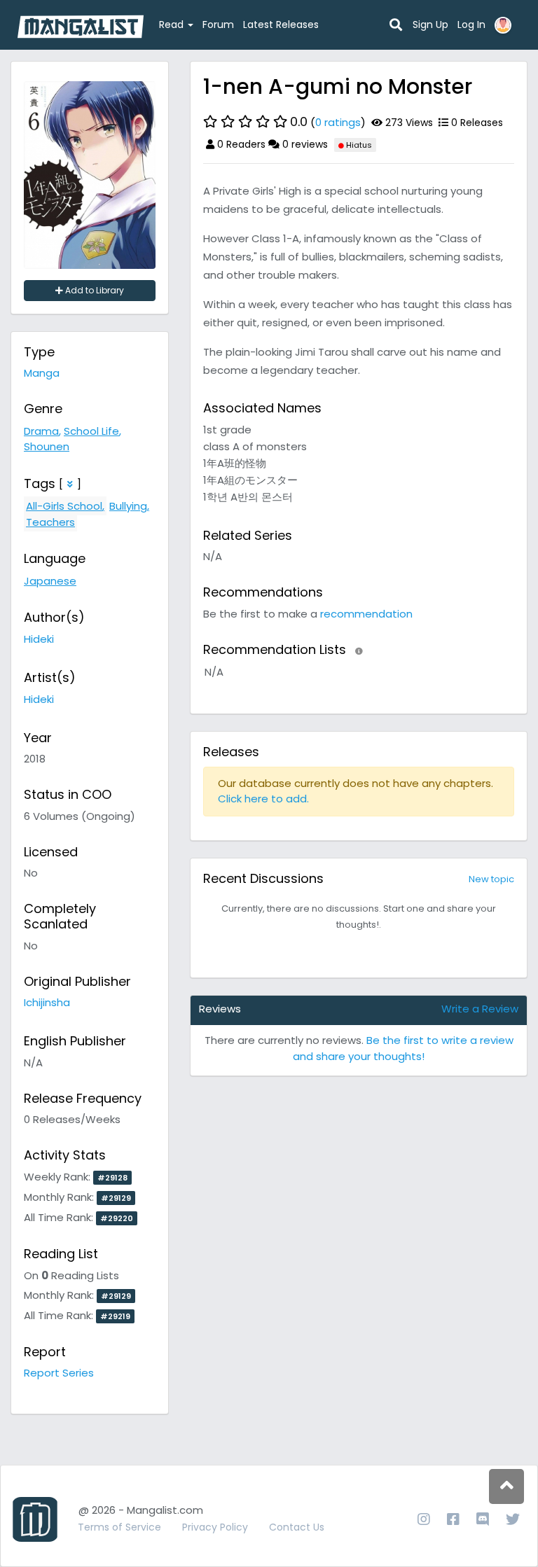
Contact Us (296, 1527)
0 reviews (304, 144)
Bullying (128, 506)
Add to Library (93, 290)
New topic (491, 879)
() (328, 121)
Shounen (46, 446)
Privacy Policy (215, 1527)
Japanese (50, 580)
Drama (41, 431)
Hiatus (358, 145)
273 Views (407, 123)
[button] (359, 651)
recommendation (366, 613)
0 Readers (239, 144)
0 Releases (475, 123)
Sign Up (430, 25)
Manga (42, 372)
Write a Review (479, 1008)
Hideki (39, 639)
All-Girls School (64, 506)
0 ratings (338, 122)
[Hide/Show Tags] (70, 484)
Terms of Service (119, 1527)
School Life (91, 431)
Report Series (59, 1372)
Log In (471, 25)
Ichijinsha (47, 1002)
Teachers (50, 522)
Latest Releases (281, 25)
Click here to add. (263, 798)
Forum (218, 25)
